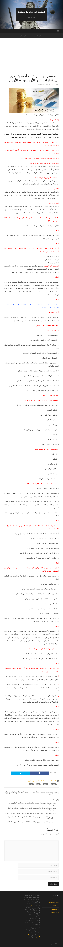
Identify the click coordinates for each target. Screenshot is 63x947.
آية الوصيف (47, 84)
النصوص (31, 784)
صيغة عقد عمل (54, 898)
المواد (38, 784)
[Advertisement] (31, 57)
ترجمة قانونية (55, 909)
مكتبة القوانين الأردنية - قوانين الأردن (37, 781)
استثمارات (53, 784)
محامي (33, 905)
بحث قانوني (55, 905)
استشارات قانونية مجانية (31, 11)
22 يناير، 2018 (55, 84)
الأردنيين (45, 784)
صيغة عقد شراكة (54, 902)
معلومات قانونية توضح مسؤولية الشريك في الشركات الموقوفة (46, 792)
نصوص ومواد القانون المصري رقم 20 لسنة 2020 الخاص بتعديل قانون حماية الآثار (31, 822)
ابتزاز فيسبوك (55, 912)
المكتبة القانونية (51, 781)
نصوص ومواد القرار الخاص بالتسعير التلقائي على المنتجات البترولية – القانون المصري (30, 813)
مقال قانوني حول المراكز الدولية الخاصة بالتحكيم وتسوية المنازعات (16, 792)
